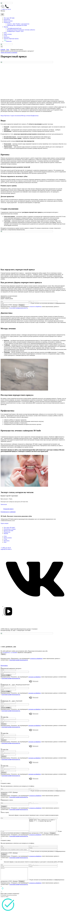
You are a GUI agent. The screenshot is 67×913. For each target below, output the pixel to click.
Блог (5, 542)
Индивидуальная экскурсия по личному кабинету (21, 29)
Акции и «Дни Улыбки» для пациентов (18, 24)
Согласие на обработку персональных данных (14, 623)
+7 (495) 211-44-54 (6, 547)
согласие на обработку (35, 306)
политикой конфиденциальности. (18, 308)
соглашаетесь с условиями (10, 652)
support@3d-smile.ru (6, 549)
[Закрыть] (1, 667)
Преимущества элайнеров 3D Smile (17, 25)
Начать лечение (8, 21)
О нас (5, 35)
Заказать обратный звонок (11, 38)
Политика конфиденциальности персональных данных (17, 620)
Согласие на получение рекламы (10, 626)
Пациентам (7, 22)
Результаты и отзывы (10, 529)
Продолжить (4, 665)
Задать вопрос (4, 523)
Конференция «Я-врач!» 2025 (15, 31)
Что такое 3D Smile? (9, 527)
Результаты (7, 19)
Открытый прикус (8, 509)
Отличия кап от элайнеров (8, 511)
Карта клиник (8, 34)
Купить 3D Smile (8, 530)
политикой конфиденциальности (18, 660)
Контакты (6, 37)
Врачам (6, 27)
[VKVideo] (8, 615)
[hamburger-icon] (2, 14)
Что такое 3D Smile (9, 18)
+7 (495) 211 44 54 (6, 9)
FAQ (5, 32)
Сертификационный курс (14, 28)
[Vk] (35, 606)
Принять (3, 654)
